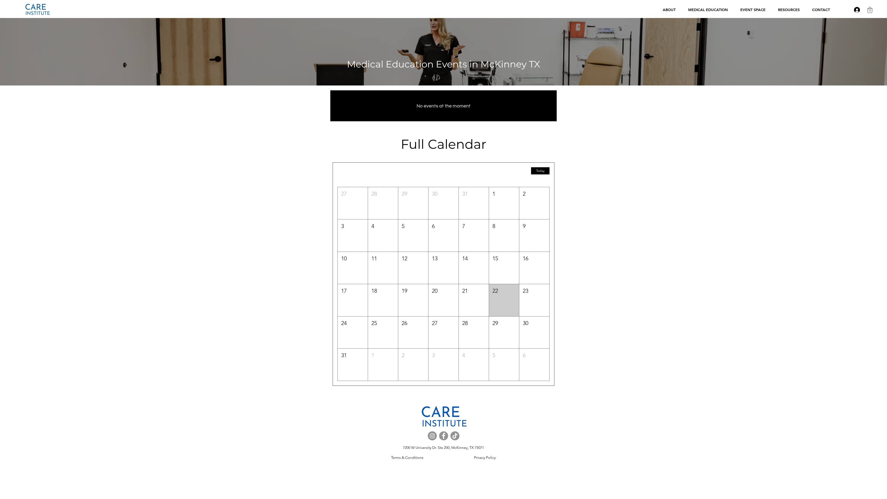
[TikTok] (454, 435)
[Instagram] (432, 435)
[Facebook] (443, 435)
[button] (708, 9)
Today (540, 171)
